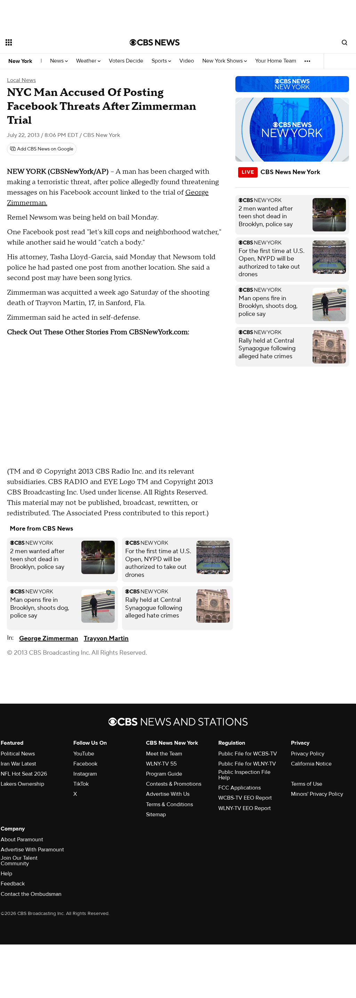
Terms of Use (306, 784)
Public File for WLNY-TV (247, 764)
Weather (87, 61)
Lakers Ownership (22, 784)
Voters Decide (126, 61)
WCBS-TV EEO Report (245, 798)
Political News (18, 753)
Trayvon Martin (106, 639)
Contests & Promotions (173, 784)
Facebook (85, 764)
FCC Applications (239, 788)
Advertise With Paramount (32, 849)
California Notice (311, 764)
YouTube (83, 753)
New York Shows (223, 61)
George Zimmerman (48, 639)
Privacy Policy (307, 753)
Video (186, 61)
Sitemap (156, 814)
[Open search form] (344, 42)
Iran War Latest (18, 764)
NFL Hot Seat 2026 (24, 774)
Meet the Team (164, 753)
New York (20, 61)
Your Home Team (275, 61)
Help (6, 873)
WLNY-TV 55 (161, 764)
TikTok (81, 784)
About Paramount (22, 839)
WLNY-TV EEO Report (244, 808)
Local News (21, 80)
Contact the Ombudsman (31, 894)
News (57, 61)
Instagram (85, 774)
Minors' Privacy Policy (317, 794)
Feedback (13, 883)
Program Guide (164, 774)
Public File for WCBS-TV (247, 753)
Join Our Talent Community (19, 860)
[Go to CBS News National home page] (155, 42)
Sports (160, 61)
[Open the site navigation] (55, 42)
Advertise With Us (167, 794)
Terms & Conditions (169, 804)
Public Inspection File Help (244, 774)
